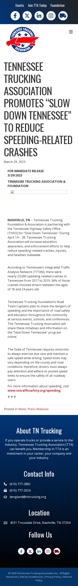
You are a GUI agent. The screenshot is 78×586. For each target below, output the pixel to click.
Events (20, 5)
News (22, 409)
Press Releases (37, 409)
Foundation (58, 5)
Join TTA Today (37, 5)
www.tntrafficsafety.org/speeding (34, 390)
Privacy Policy (53, 576)
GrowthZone (35, 576)
